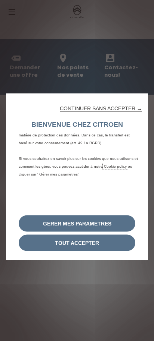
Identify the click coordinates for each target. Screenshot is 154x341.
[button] (101, 108)
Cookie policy (115, 166)
